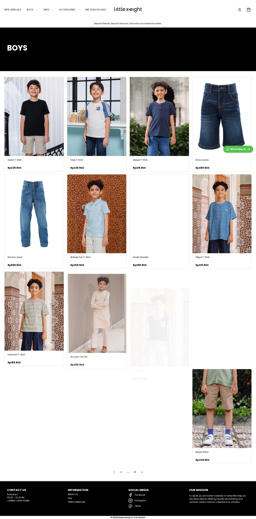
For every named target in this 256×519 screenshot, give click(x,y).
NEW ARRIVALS (12, 9)
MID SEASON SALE (95, 9)
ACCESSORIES (67, 9)
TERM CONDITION (76, 502)
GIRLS (46, 9)
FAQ (70, 498)
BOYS (30, 9)
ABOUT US (73, 494)
